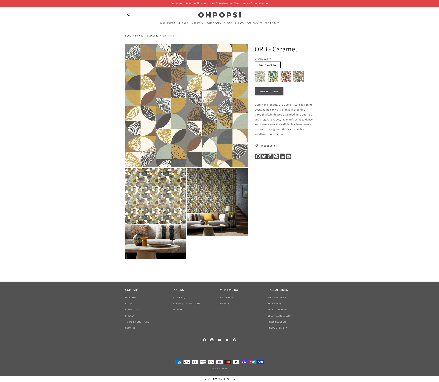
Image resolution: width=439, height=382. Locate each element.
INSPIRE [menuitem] (195, 23)
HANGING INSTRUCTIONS (186, 303)
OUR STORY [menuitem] (214, 23)
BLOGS (129, 303)
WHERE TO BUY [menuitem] (269, 23)
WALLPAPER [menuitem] (167, 23)
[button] (129, 15)
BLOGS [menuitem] (228, 23)
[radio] (260, 76)
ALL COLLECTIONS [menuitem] (246, 23)
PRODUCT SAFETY (277, 327)
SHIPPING (178, 309)
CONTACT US (132, 309)
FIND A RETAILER (277, 297)
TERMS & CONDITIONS (137, 321)
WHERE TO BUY (269, 91)
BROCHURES (274, 303)
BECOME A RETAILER (279, 315)
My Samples (221, 379)
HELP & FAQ (179, 297)
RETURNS (130, 327)
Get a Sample (267, 65)
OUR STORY (131, 297)
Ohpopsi (223, 368)
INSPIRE (139, 35)
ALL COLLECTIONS (278, 309)
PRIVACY (129, 315)
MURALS (224, 303)
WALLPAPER (226, 297)
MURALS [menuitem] (183, 23)
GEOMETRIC (152, 35)
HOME (128, 35)
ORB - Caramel (169, 35)
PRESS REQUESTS (277, 321)
